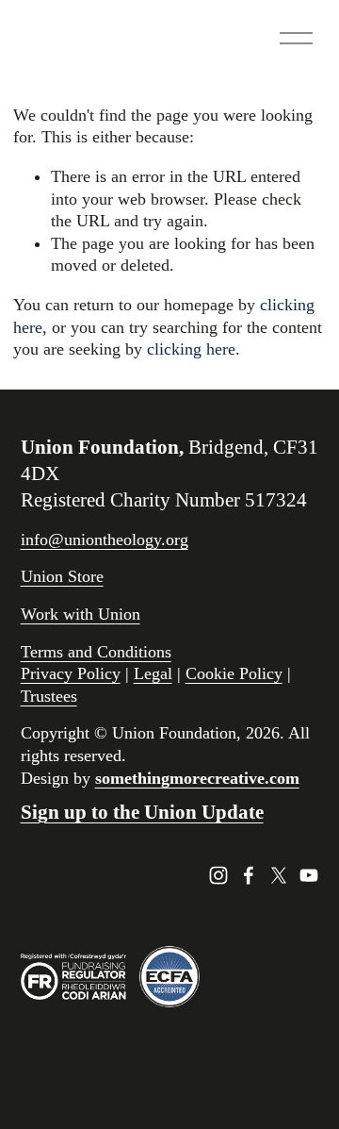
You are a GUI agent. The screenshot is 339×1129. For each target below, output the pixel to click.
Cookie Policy (234, 673)
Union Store (62, 576)
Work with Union (80, 614)
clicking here (191, 349)
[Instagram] (218, 875)
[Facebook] (248, 875)
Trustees (49, 696)
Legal (153, 673)
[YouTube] (308, 875)
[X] (278, 875)
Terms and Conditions (96, 651)
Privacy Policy (71, 673)
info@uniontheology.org (104, 539)
